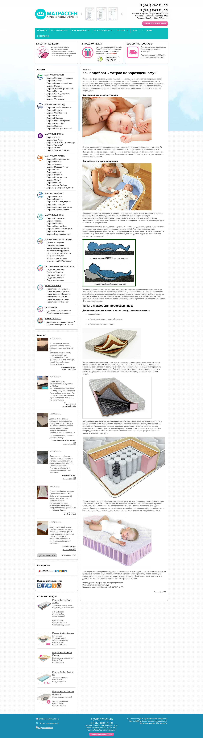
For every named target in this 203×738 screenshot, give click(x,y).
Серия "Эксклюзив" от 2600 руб (61, 142)
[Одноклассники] (60, 571)
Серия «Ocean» (54, 172)
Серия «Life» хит (54, 196)
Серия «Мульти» (54, 91)
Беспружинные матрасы (58, 248)
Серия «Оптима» (54, 96)
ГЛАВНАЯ (42, 30)
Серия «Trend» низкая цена (59, 229)
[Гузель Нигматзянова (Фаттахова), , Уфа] (42, 426)
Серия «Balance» (54, 223)
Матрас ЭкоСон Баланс (63, 633)
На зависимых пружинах (58, 250)
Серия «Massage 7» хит (57, 167)
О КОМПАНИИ (58, 30)
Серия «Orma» (53, 180)
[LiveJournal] (66, 571)
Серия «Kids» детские (57, 177)
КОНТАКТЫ (43, 36)
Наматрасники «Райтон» (58, 297)
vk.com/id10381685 (69, 479)
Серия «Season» (54, 164)
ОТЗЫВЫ (147, 30)
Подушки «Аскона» (55, 280)
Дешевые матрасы (55, 243)
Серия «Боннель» (55, 199)
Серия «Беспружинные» (58, 209)
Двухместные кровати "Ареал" (60, 324)
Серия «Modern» (54, 110)
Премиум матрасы (55, 245)
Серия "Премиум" (55, 145)
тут (107, 585)
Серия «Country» (54, 126)
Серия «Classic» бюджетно (59, 107)
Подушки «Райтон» (55, 277)
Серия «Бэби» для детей (58, 94)
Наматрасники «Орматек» (59, 291)
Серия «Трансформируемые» (60, 188)
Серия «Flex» (53, 169)
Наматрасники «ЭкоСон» (58, 289)
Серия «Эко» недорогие (58, 159)
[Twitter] (57, 571)
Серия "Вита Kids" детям (58, 150)
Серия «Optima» (54, 162)
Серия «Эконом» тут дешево (60, 78)
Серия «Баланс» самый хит (59, 83)
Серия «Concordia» (55, 123)
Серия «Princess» (55, 118)
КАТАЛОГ (121, 30)
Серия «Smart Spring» (57, 185)
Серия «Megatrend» (56, 231)
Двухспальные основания (58, 313)
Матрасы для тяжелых (57, 258)
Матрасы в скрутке (55, 256)
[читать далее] (56, 364)
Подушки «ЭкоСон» (55, 269)
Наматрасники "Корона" (57, 302)
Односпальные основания (59, 310)
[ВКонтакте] (54, 571)
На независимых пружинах (59, 253)
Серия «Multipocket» (56, 204)
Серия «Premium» (55, 175)
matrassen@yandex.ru (49, 719)
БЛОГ (135, 30)
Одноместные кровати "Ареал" (61, 322)
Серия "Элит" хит (54, 140)
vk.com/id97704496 (69, 406)
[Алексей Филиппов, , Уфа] (42, 464)
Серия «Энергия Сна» (57, 226)
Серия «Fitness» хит (56, 218)
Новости (85, 69)
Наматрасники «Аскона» (58, 299)
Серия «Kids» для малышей (59, 128)
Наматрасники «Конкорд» (58, 294)
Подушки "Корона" (55, 272)
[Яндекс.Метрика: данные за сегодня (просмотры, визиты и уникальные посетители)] (44, 727)
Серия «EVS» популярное (59, 202)
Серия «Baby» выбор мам (58, 234)
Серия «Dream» (54, 182)
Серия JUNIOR (53, 137)
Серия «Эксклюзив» (56, 99)
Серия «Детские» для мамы (59, 207)
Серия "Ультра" (54, 148)
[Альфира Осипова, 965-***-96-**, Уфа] (42, 499)
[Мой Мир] (63, 571)
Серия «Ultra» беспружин (58, 121)
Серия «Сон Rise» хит (57, 113)
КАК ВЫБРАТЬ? (79, 30)
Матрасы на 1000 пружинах (59, 261)
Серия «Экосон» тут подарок (60, 88)
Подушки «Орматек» (56, 275)
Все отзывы (66, 555)
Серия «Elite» (53, 115)
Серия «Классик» (55, 80)
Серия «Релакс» (54, 86)
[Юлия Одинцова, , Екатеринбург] (42, 389)
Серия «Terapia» (54, 221)
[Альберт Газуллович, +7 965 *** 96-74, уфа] (42, 351)
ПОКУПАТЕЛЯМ (102, 30)
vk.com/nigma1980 (69, 444)
